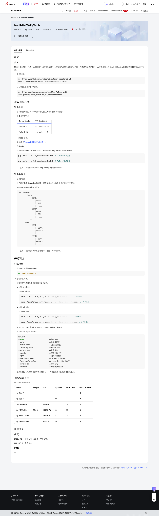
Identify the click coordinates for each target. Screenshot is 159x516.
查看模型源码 (23, 36)
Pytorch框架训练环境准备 (34, 142)
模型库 (13, 17)
